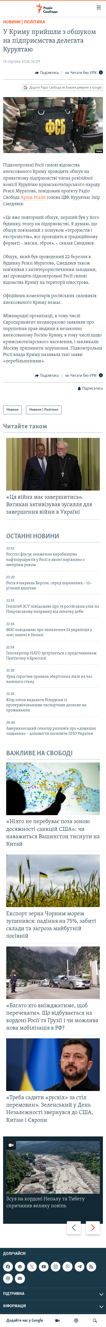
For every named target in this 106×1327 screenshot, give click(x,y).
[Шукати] (95, 1320)
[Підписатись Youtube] (44, 1267)
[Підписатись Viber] (67, 1267)
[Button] (47, 73)
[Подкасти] (76, 1320)
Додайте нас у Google (24, 1321)
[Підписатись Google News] (20, 1267)
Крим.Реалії (33, 197)
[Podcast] (8, 1278)
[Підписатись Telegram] (79, 1267)
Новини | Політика (24, 22)
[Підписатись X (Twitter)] (32, 1267)
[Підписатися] (20, 1278)
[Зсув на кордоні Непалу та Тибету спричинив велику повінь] (53, 1167)
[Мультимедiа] (57, 1320)
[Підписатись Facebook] (8, 1267)
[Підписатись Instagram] (55, 1267)
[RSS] (91, 1267)
